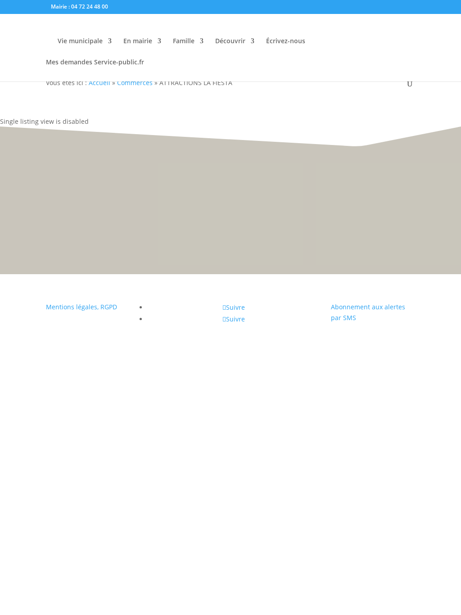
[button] (443, 300)
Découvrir (230, 41)
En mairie (137, 41)
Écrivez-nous (285, 41)
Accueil (99, 82)
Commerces (135, 82)
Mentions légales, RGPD (81, 307)
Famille (183, 41)
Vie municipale (80, 41)
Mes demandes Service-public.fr (95, 62)
